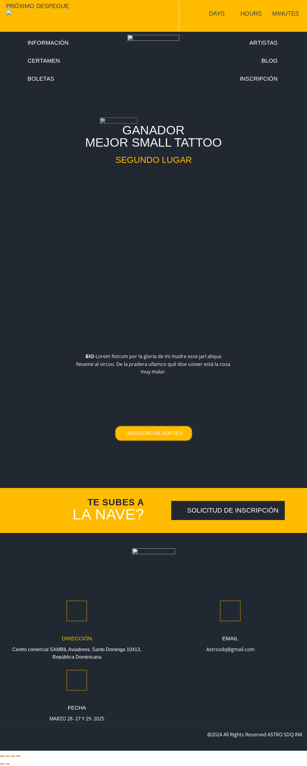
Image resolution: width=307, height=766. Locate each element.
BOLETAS (41, 79)
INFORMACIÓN (48, 43)
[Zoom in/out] (2, 756)
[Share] (13, 756)
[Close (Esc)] (18, 756)
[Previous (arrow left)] (2, 764)
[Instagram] (22, 737)
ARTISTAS (263, 43)
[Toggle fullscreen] (7, 756)
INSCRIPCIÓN (259, 79)
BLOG (269, 61)
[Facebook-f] (9, 737)
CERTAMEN (44, 61)
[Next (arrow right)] (7, 764)
